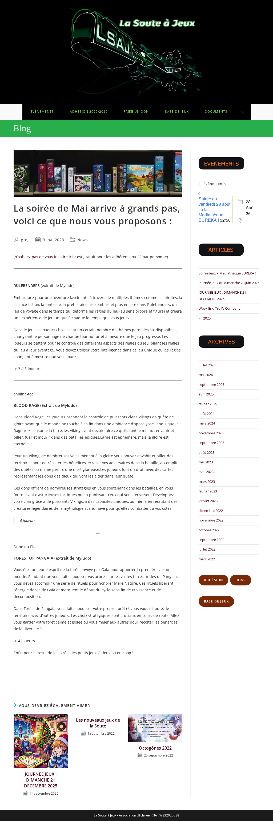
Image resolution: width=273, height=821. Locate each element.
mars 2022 (207, 559)
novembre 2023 (211, 433)
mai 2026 (206, 374)
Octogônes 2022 (155, 748)
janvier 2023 (208, 500)
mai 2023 (206, 462)
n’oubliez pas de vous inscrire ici (44, 256)
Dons (240, 580)
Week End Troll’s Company (219, 308)
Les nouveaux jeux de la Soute (98, 723)
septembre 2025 (211, 384)
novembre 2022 (211, 520)
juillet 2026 (207, 365)
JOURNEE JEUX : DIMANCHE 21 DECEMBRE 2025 (40, 780)
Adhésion (213, 580)
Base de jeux (216, 601)
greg (25, 239)
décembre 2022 (211, 510)
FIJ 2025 (205, 318)
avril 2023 (206, 471)
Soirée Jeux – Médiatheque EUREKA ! (227, 273)
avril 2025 (206, 394)
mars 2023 (207, 481)
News (82, 239)
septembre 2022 (211, 539)
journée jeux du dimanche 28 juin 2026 (229, 282)
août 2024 (206, 413)
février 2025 (208, 404)
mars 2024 (207, 423)
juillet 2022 (207, 549)
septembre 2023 (211, 442)
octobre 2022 (209, 530)
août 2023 (206, 452)
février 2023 (208, 491)
